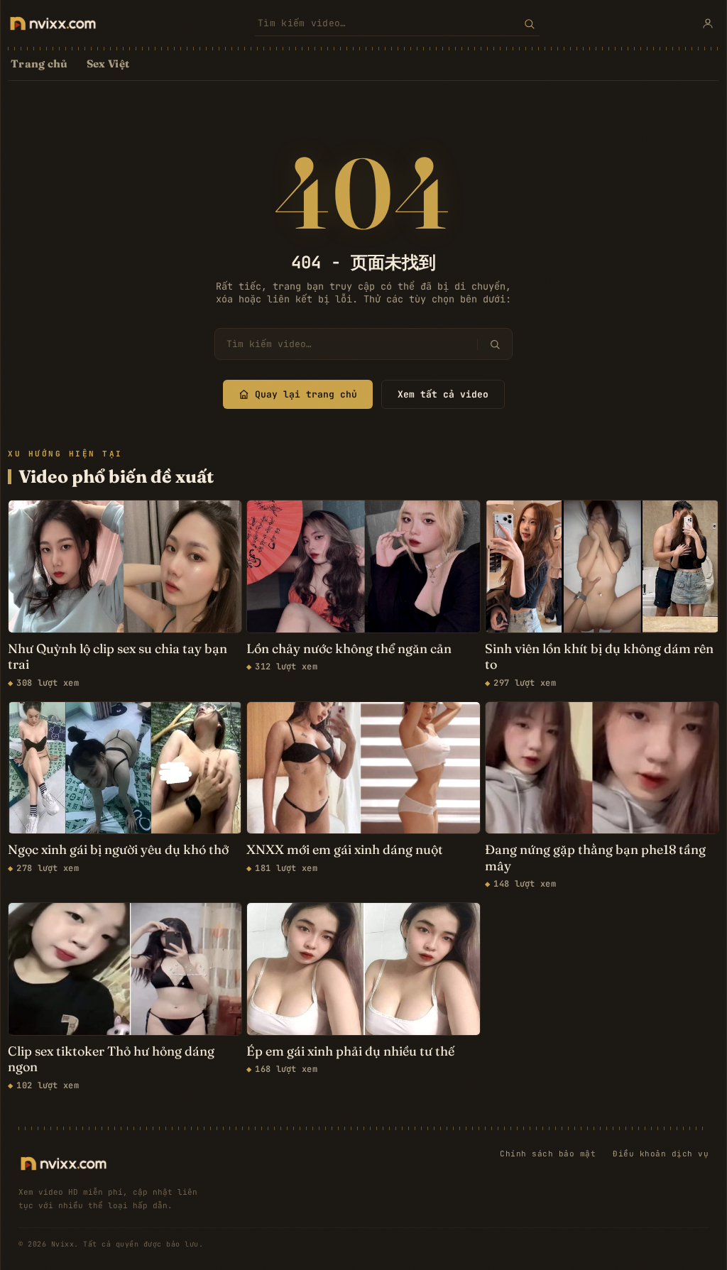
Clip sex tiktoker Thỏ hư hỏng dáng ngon (111, 1059)
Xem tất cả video (443, 394)
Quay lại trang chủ (306, 394)
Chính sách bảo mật (548, 1154)
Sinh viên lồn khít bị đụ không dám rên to (599, 657)
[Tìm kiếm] (529, 23)
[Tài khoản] (707, 23)
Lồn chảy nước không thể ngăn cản (349, 649)
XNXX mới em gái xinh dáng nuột (344, 850)
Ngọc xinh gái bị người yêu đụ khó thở (118, 850)
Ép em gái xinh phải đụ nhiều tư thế (350, 1051)
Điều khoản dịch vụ (661, 1154)
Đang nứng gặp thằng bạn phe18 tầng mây (595, 858)
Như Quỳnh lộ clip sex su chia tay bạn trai (117, 657)
